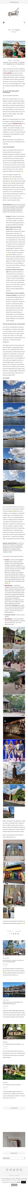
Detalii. (18, 1182)
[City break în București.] (14, 1072)
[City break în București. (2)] (14, 1031)
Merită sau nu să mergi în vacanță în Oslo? (13, 1003)
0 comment (18, 931)
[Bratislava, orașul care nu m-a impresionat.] (14, 947)
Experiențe (5, 1082)
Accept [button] (23, 1182)
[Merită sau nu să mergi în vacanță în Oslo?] (14, 989)
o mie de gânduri (7, 73)
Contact (17, 1175)
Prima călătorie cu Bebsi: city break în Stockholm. (14, 63)
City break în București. (12, 1084)
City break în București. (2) (13, 1044)
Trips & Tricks (17, 60)
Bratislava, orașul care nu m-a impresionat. (13, 961)
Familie (9, 60)
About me (11, 1175)
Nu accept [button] (14, 1185)
